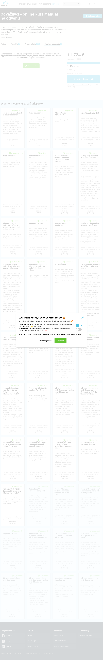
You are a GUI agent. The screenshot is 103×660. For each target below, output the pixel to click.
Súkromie (52, 334)
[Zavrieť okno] (82, 317)
